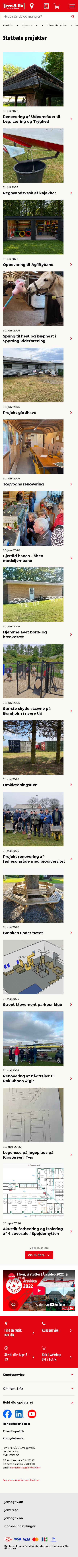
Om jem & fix (13, 1388)
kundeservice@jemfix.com (25, 1467)
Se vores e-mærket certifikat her (21, 1480)
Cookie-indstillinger (20, 1526)
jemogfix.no (13, 1518)
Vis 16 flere (36, 1255)
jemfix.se (11, 1510)
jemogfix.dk (13, 1502)
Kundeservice (14, 1374)
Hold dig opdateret (18, 1402)
